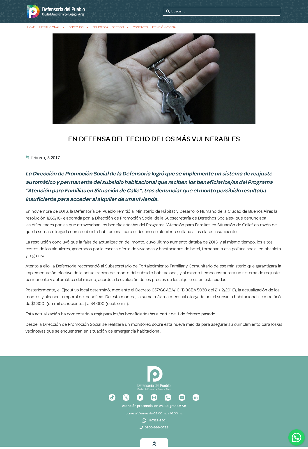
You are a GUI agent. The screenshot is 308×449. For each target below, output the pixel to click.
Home (31, 27)
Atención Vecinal (164, 27)
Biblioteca (100, 27)
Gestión (118, 27)
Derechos (76, 27)
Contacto (140, 27)
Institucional (49, 27)
